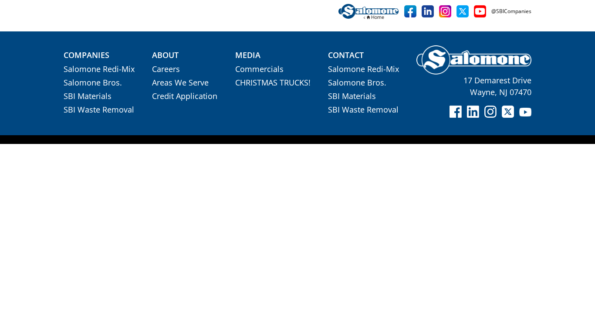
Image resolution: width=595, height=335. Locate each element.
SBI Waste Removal (99, 109)
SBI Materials (88, 96)
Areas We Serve (180, 82)
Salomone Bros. (93, 82)
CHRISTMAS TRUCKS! (273, 82)
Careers (166, 69)
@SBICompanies (511, 11)
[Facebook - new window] (410, 11)
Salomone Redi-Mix (99, 69)
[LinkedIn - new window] (428, 11)
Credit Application (184, 96)
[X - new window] (462, 11)
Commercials (259, 69)
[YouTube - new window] (480, 11)
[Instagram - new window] (445, 11)
